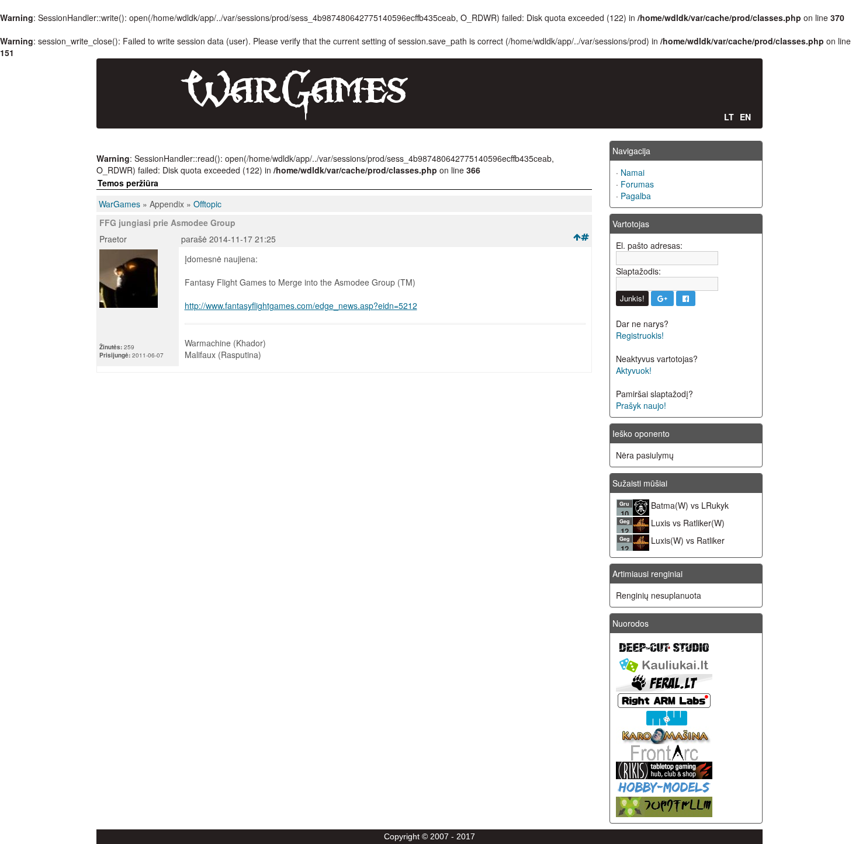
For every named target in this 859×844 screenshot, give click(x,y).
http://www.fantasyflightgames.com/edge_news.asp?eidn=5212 (301, 305)
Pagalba (636, 196)
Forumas (637, 184)
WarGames (119, 204)
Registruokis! (640, 335)
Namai (633, 172)
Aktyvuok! (634, 370)
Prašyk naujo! (641, 405)
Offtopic (207, 204)
